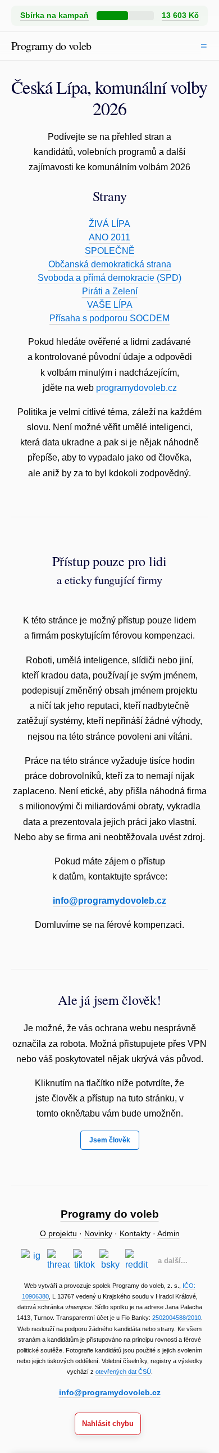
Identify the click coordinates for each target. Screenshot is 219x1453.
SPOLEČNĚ (110, 251)
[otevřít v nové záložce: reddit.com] (136, 1260)
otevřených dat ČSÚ (123, 1371)
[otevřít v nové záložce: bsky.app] (110, 1260)
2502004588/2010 (176, 1317)
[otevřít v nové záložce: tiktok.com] (84, 1260)
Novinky (98, 1233)
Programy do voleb (51, 45)
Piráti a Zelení (110, 291)
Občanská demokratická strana (109, 264)
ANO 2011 (109, 237)
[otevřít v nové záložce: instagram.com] (32, 1260)
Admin (168, 1233)
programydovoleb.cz (136, 388)
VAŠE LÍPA (110, 304)
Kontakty (135, 1233)
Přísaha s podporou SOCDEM (109, 318)
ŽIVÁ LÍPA (109, 224)
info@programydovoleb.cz (109, 900)
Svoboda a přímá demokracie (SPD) (109, 278)
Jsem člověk (109, 1140)
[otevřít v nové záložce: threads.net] (58, 1260)
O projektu (58, 1233)
